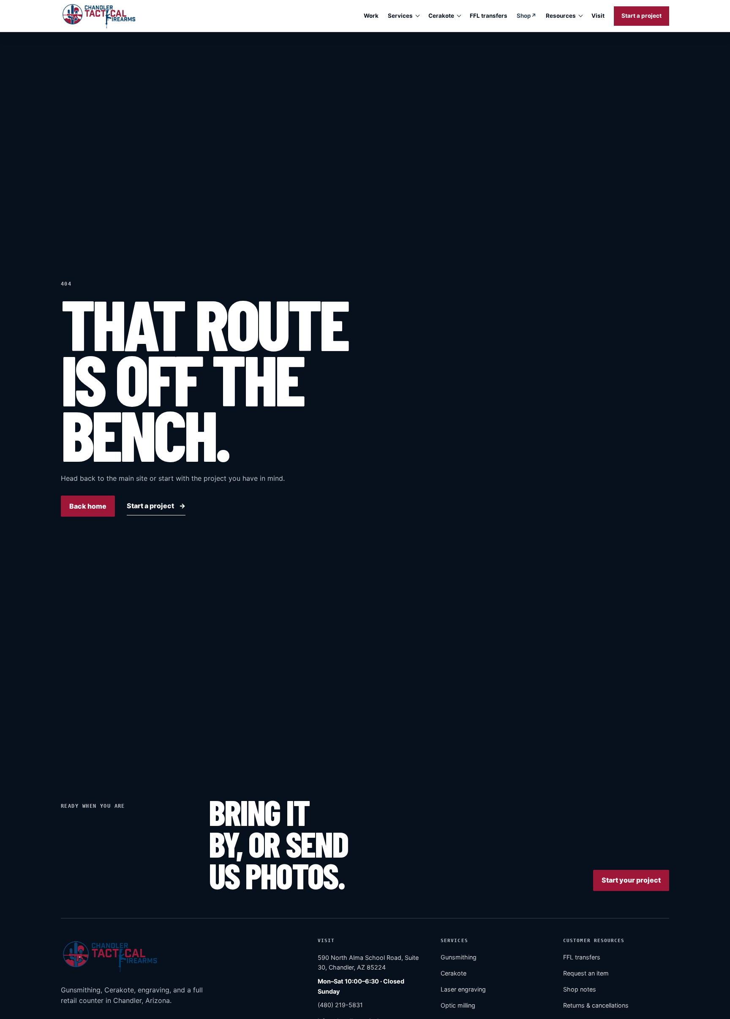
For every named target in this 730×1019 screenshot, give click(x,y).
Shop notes (579, 989)
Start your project (631, 880)
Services (400, 15)
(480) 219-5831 (340, 1004)
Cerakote (441, 15)
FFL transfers (488, 15)
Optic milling (458, 1005)
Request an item (586, 973)
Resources (561, 15)
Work (371, 15)
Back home (87, 506)
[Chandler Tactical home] (98, 15)
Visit (598, 15)
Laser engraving (463, 989)
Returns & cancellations (596, 1005)
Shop (527, 17)
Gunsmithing (459, 957)
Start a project (641, 15)
